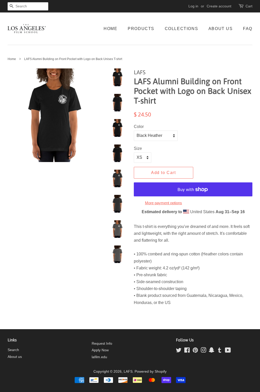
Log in (193, 6)
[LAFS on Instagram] (203, 351)
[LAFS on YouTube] (228, 351)
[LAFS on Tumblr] (219, 351)
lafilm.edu (99, 357)
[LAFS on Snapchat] (211, 351)
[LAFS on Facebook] (187, 351)
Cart (249, 6)
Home (12, 59)
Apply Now (100, 350)
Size (138, 148)
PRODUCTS (141, 28)
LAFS (128, 371)
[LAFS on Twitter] (179, 351)
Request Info (102, 343)
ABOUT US (220, 28)
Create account (219, 6)
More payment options (163, 203)
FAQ (247, 28)
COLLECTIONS (181, 28)
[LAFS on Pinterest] (195, 351)
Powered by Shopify (151, 371)
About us (15, 357)
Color (139, 126)
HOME (110, 28)
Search (13, 350)
